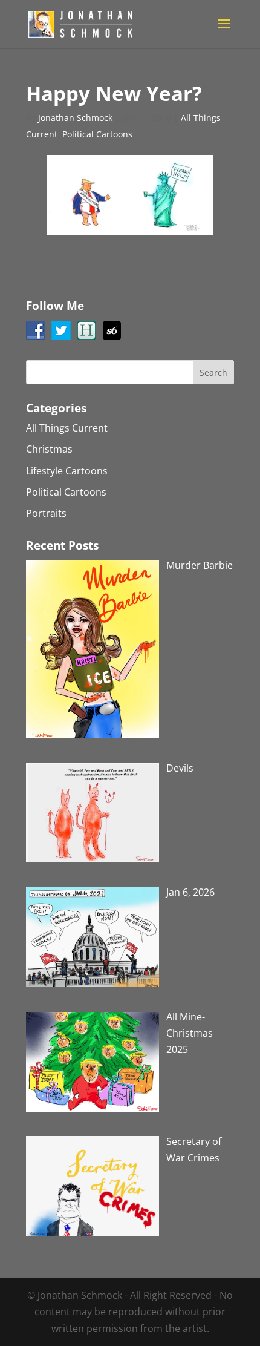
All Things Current (67, 428)
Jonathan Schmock (75, 117)
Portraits (46, 513)
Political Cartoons (97, 134)
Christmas (49, 449)
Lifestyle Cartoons (67, 471)
